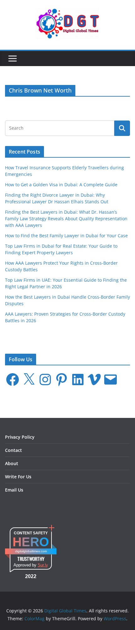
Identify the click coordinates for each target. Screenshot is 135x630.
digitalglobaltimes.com (31, 551)
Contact (13, 450)
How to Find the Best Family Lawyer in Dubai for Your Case (66, 236)
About (11, 463)
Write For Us (18, 477)
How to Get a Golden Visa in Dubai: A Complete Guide (61, 185)
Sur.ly (43, 565)
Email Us (14, 490)
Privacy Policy (20, 437)
